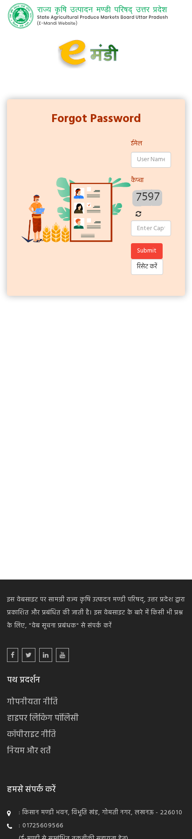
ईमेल (136, 143)
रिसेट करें (147, 266)
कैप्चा (137, 180)
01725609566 (42, 825)
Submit (147, 251)
